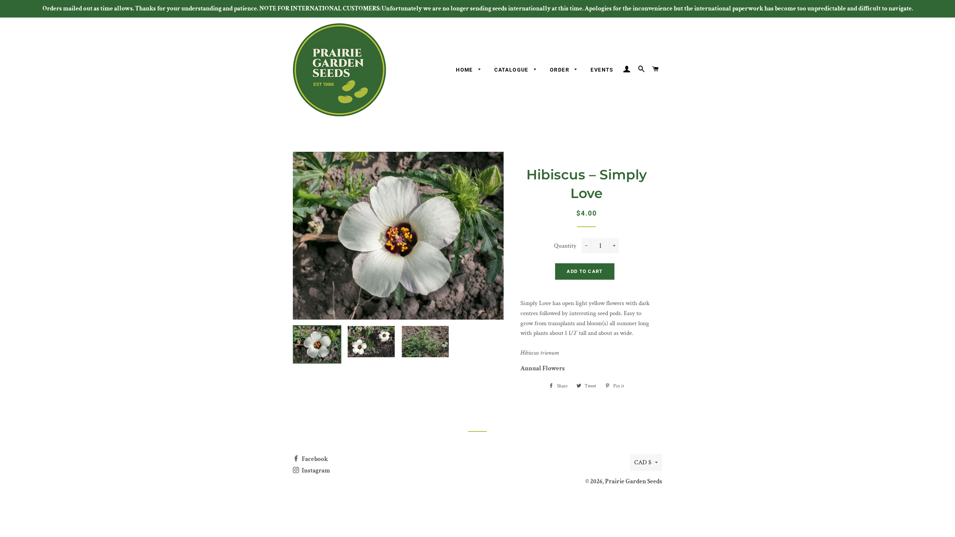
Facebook (314, 459)
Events (602, 70)
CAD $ (642, 462)
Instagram (315, 471)
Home (465, 70)
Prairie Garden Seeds (633, 481)
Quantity (565, 246)
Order (560, 70)
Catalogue (512, 70)
